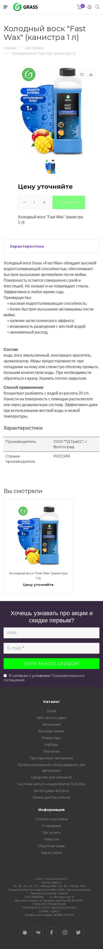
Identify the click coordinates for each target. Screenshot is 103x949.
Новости (51, 839)
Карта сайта (51, 853)
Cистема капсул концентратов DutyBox (51, 784)
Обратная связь (51, 846)
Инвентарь (51, 738)
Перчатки (51, 751)
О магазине (51, 826)
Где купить (51, 832)
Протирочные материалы (51, 758)
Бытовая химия (51, 731)
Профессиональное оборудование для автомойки (51, 768)
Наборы (51, 744)
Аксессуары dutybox (51, 791)
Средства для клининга (51, 777)
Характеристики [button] (27, 246)
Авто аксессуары (51, 718)
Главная (10, 48)
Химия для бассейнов (51, 797)
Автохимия (51, 724)
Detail (51, 711)
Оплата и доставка (51, 819)
